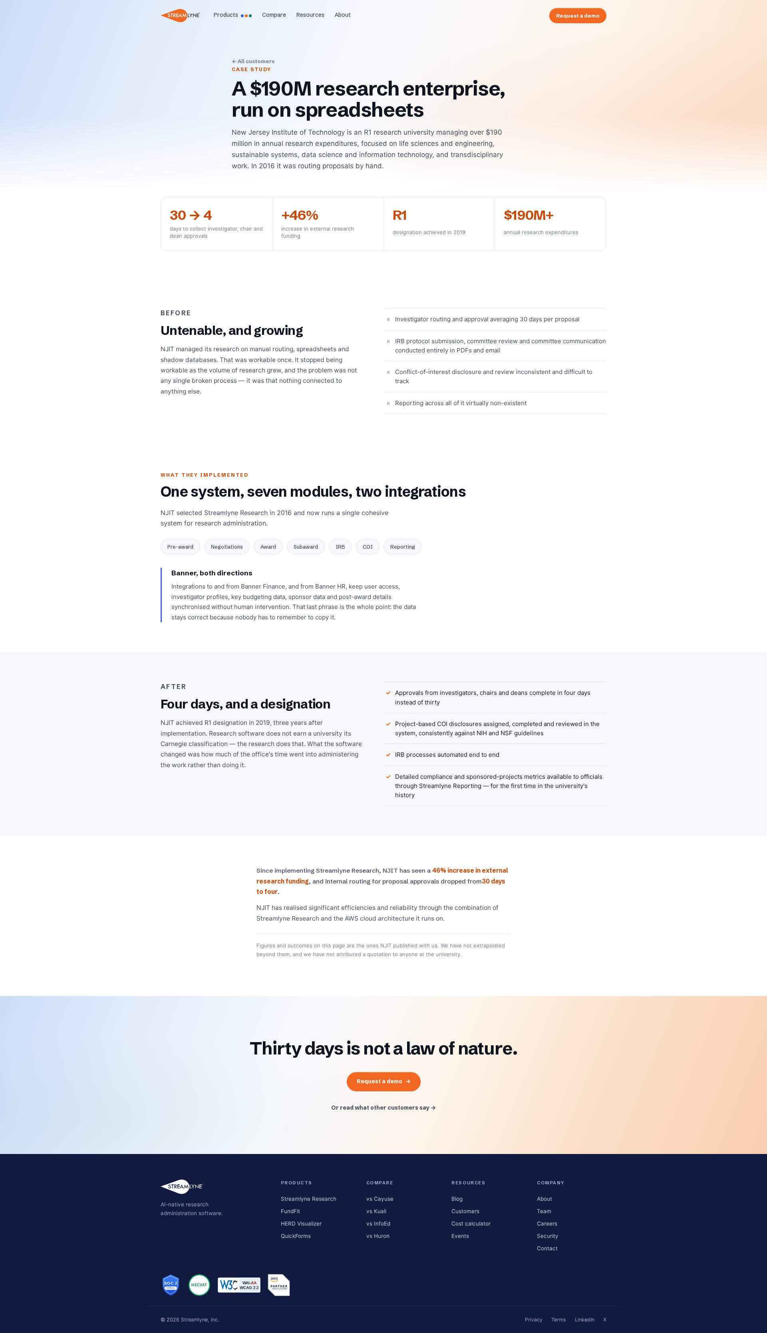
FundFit (290, 1211)
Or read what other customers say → (383, 1107)
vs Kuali (376, 1211)
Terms (558, 1320)
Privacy (533, 1320)
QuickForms (296, 1236)
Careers (547, 1223)
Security (547, 1236)
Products (226, 14)
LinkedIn (584, 1320)
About (343, 14)
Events (460, 1236)
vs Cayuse (379, 1199)
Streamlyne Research (308, 1199)
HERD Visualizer (301, 1223)
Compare (274, 14)
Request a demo (578, 15)
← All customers (253, 61)
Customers (465, 1211)
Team (544, 1211)
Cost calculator (471, 1223)
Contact (547, 1248)
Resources (310, 14)
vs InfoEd (378, 1223)
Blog (457, 1199)
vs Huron (377, 1236)
